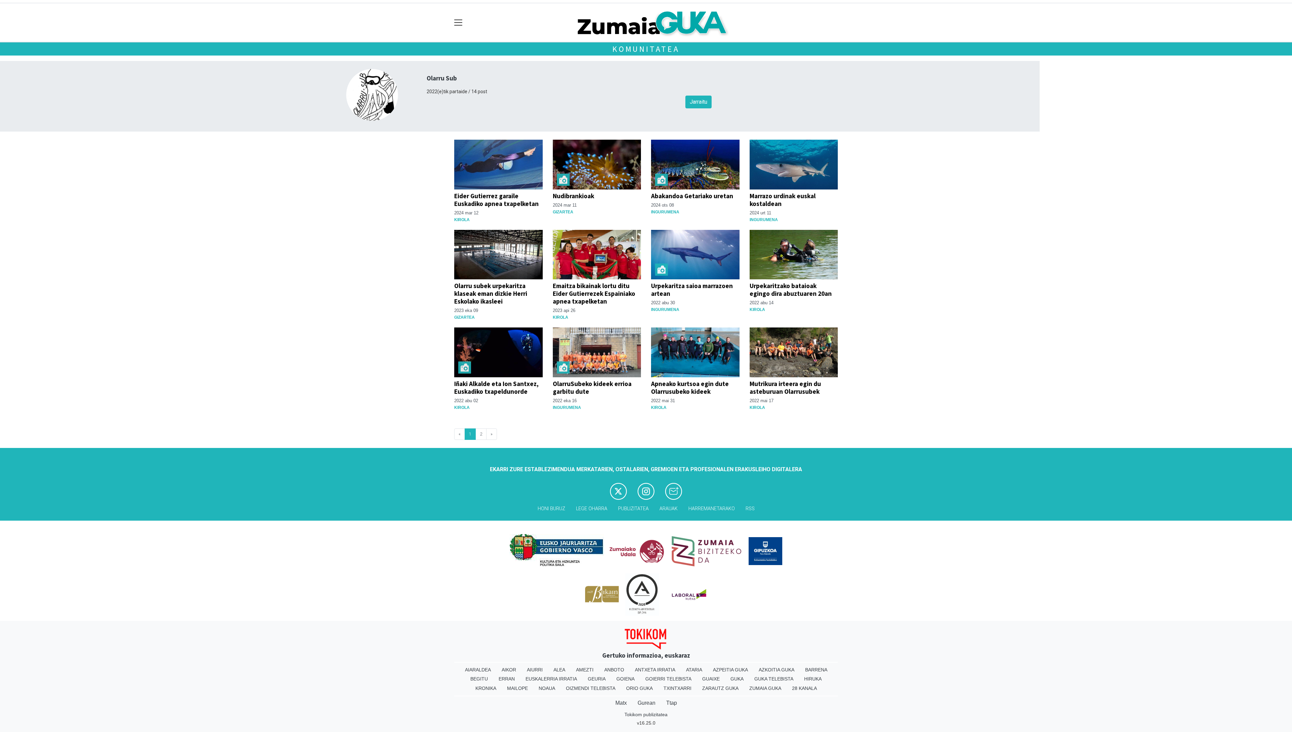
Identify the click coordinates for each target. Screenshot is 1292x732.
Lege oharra (591, 509)
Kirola (462, 219)
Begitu (479, 679)
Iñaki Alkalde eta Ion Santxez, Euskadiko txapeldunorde (496, 387)
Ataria (694, 669)
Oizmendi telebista (590, 688)
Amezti (585, 669)
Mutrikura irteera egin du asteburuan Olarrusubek (785, 387)
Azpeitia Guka (730, 669)
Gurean (646, 703)
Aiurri (535, 669)
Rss (750, 509)
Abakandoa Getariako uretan (692, 196)
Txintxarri (677, 688)
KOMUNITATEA (646, 49)
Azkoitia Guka (776, 669)
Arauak (668, 509)
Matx (621, 703)
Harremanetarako (711, 509)
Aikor (509, 669)
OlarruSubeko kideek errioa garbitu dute (592, 387)
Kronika (485, 688)
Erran (507, 679)
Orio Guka (639, 688)
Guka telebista (773, 679)
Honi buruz (551, 509)
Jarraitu (698, 102)
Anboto (614, 669)
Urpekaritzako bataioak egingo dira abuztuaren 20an (791, 290)
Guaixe (711, 679)
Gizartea (563, 212)
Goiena (625, 679)
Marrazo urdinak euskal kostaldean (783, 200)
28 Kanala (804, 688)
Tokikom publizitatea (646, 714)
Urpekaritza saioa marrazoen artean (692, 290)
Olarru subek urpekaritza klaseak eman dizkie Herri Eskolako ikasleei (490, 293)
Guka (737, 679)
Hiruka (813, 679)
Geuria (597, 679)
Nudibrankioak (573, 196)
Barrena (816, 669)
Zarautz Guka (720, 688)
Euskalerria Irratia (551, 679)
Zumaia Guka (765, 688)
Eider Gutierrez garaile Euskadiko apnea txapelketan (496, 200)
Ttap (671, 703)
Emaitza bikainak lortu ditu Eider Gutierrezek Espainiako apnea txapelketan (594, 293)
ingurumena (665, 212)
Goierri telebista (668, 679)
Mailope (517, 688)
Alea (559, 669)
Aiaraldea (478, 669)
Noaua (547, 688)
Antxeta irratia (655, 669)
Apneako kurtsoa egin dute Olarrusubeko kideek (690, 387)
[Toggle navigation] (458, 23)
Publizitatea (633, 509)
